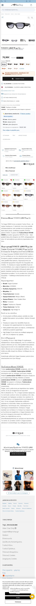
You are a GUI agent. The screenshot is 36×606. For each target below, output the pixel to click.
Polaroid (26, 503)
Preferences (18, 602)
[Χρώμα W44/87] (16, 64)
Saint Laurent (6, 508)
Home (2, 14)
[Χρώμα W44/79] (4, 64)
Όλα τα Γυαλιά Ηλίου (8, 511)
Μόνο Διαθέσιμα (10, 167)
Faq (4, 573)
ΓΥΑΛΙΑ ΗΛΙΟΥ (7, 14)
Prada (14, 506)
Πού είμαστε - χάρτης (11, 570)
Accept (18, 593)
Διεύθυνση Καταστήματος (12, 542)
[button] (33, 25)
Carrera (20, 503)
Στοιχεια (6, 135)
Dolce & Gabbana (26, 508)
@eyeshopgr (19, 468)
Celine (12, 508)
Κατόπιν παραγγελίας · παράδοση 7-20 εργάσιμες (17, 73)
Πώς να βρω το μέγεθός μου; (11, 130)
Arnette (4, 506)
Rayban (4, 503)
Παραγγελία (19, 78)
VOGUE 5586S (17, 14)
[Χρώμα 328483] (22, 64)
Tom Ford (25, 506)
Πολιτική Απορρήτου (10, 552)
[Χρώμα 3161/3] (28, 64)
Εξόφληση (6, 139)
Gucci (9, 506)
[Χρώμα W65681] (10, 64)
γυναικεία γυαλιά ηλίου (21, 161)
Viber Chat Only (9, 528)
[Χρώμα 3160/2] (16, 68)
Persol (15, 503)
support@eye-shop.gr (11, 532)
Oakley (10, 503)
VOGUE (12, 14)
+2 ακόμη (21, 68)
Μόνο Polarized (10, 171)
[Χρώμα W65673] (10, 68)
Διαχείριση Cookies (10, 559)
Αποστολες (23, 135)
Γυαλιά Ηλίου (8, 545)
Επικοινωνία (7, 538)
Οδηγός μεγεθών (25, 113)
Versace (18, 508)
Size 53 (5, 174)
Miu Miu (20, 506)
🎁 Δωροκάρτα (8, 576)
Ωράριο (5, 535)
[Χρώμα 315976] (4, 68)
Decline (18, 597)
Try (14, 135)
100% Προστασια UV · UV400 (11, 101)
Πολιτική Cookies (9, 555)
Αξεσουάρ (14, 174)
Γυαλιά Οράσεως (19, 511)
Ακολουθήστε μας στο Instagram (19, 493)
